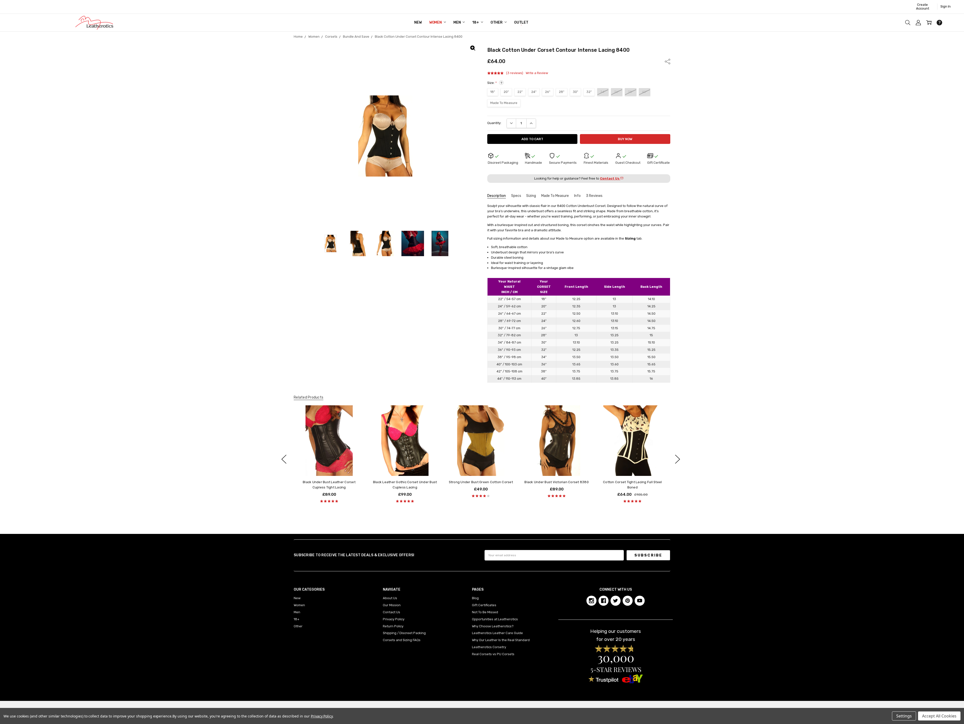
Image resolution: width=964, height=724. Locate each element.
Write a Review (537, 73)
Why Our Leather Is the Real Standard (501, 640)
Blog (475, 598)
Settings (904, 716)
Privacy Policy (393, 619)
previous (284, 459)
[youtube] (640, 601)
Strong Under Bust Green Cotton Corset (481, 482)
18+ (475, 22)
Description (496, 196)
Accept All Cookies (939, 716)
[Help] (939, 22)
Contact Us (391, 612)
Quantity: (494, 123)
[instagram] (591, 601)
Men (457, 22)
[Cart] (929, 22)
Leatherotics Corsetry (489, 647)
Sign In (945, 6)
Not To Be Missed (485, 612)
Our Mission (392, 605)
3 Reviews (594, 196)
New (418, 22)
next (677, 459)
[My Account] (918, 22)
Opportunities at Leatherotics (495, 619)
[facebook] (603, 601)
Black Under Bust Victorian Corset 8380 (556, 482)
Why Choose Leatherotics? (493, 626)
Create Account (922, 6)
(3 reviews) (514, 73)
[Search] (908, 22)
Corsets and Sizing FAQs (401, 640)
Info (577, 196)
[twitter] (616, 601)
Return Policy (393, 626)
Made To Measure (555, 196)
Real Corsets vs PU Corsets (493, 654)
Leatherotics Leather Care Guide (497, 633)
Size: (494, 83)
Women (436, 22)
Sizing (531, 196)
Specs (516, 196)
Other (497, 22)
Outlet (521, 22)
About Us (390, 598)
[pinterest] (628, 601)
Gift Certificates (484, 605)
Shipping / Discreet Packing (404, 633)
